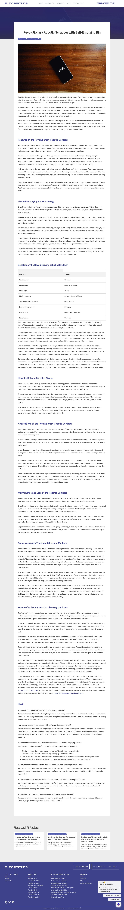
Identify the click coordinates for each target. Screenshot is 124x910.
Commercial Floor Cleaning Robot (30, 39)
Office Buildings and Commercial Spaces (63, 892)
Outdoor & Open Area (57, 897)
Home (41, 3)
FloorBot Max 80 (33, 888)
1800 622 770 (105, 3)
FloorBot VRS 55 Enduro (35, 885)
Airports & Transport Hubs (59, 895)
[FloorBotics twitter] (9, 902)
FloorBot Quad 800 (34, 895)
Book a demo (81, 867)
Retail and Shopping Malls (59, 890)
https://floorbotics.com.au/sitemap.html (68, 693)
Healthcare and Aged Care (59, 881)
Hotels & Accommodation (59, 883)
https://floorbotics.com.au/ (28, 690)
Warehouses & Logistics (58, 878)
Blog (69, 3)
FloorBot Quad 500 (34, 892)
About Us (83, 878)
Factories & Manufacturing (59, 885)
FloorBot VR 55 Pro (34, 883)
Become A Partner (86, 883)
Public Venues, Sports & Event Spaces (62, 888)
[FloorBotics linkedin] (13, 902)
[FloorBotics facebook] (6, 902)
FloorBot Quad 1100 (34, 897)
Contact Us (78, 3)
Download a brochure (105, 867)
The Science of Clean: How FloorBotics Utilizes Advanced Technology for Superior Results (94, 839)
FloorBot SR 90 (32, 890)
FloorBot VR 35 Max (34, 881)
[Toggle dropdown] (55, 3)
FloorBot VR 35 (32, 878)
